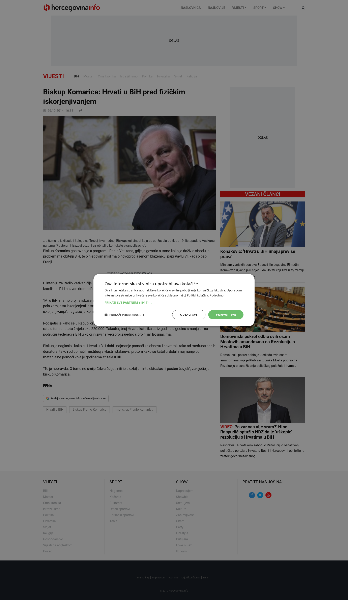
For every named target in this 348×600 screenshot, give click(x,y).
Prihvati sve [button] (226, 314)
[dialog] (174, 300)
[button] (174, 302)
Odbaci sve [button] (189, 314)
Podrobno (217, 295)
